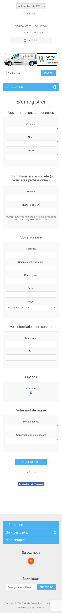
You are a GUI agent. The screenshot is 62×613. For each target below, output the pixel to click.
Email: (31, 150)
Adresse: (31, 248)
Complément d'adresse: (31, 262)
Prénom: (31, 124)
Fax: (31, 351)
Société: (31, 191)
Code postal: (31, 275)
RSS (31, 561)
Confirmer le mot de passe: (31, 434)
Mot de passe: (31, 421)
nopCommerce (37, 607)
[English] (33, 13)
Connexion (41, 26)
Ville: (31, 288)
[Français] (29, 13)
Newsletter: (31, 388)
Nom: (31, 137)
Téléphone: (31, 338)
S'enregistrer (23, 26)
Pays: (31, 301)
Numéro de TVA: (31, 204)
